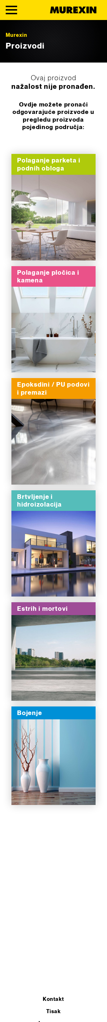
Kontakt (53, 999)
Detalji (54, 217)
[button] (10, 1011)
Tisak (53, 1011)
